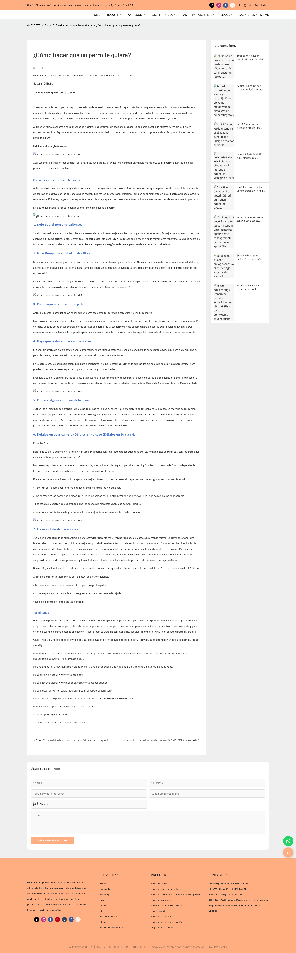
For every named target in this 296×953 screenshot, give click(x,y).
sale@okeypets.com (232, 894)
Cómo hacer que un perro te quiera (56, 92)
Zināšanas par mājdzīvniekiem (74, 25)
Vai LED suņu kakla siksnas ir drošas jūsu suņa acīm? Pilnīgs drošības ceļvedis (248, 126)
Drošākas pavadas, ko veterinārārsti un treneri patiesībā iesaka (250, 189)
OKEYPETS (33, 25)
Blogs (48, 25)
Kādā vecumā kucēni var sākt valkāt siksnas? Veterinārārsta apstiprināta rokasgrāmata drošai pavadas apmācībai (250, 219)
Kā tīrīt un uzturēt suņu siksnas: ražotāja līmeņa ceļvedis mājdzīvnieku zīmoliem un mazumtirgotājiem (250, 87)
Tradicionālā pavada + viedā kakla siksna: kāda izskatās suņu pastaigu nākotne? (250, 57)
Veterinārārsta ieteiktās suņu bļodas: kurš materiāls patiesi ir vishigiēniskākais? (249, 156)
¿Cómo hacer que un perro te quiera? (118, 25)
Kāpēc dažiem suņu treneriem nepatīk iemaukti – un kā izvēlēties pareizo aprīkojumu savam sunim (251, 287)
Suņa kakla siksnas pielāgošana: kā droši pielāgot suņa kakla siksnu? (249, 257)
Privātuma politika (217, 946)
